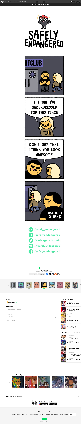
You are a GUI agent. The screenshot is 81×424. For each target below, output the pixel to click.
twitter (46, 411)
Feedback (18, 414)
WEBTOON (2, 2)
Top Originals (65, 332)
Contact (66, 414)
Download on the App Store (53, 404)
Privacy (31, 414)
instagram (42, 411)
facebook (39, 411)
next (79, 382)
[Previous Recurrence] (8, 285)
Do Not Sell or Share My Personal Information (49, 414)
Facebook (74, 2)
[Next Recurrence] (80, 285)
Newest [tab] (13, 321)
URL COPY (79, 2)
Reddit (55, 274)
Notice (7, 396)
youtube (49, 411)
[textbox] (31, 310)
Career (61, 414)
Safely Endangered (10, 1)
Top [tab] (8, 321)
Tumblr (53, 274)
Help (23, 414)
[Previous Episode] (37, 2)
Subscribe (71, 2)
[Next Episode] (44, 2)
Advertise (36, 414)
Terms (26, 414)
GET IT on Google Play (43, 404)
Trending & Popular (67, 299)
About (13, 414)
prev (9, 382)
